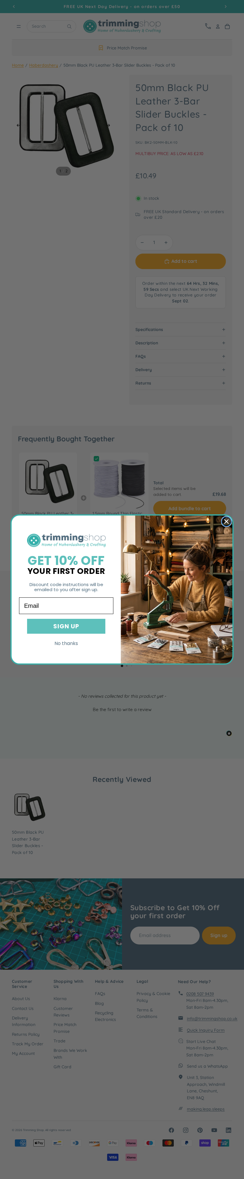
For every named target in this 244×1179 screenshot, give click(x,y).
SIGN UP (66, 626)
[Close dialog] (226, 521)
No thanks (66, 643)
